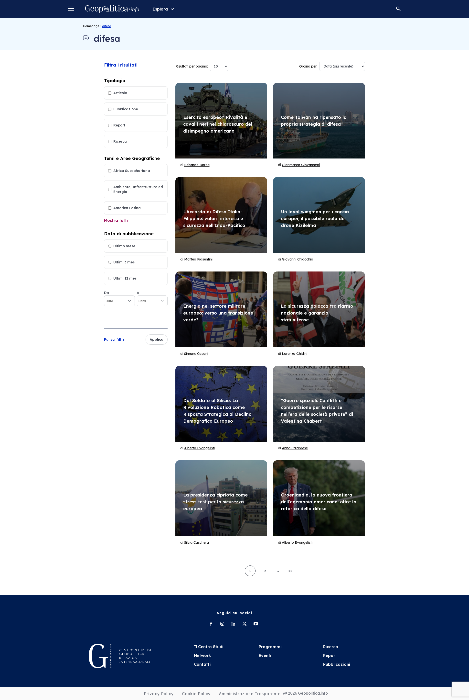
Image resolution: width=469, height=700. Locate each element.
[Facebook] (210, 624)
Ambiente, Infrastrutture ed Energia (138, 189)
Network (202, 655)
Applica (156, 339)
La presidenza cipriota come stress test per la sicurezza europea (215, 501)
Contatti (202, 664)
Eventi (265, 655)
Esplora (160, 9)
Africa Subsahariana (131, 171)
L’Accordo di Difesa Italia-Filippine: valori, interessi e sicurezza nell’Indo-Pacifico (214, 218)
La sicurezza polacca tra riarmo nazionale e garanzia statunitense (317, 313)
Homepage (91, 26)
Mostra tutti (116, 220)
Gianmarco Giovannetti (301, 165)
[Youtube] (255, 624)
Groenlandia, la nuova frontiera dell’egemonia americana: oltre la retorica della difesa (318, 501)
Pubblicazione (125, 109)
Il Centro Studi (209, 646)
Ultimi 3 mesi (124, 262)
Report (119, 125)
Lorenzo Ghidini (294, 353)
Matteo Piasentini (198, 259)
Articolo (120, 93)
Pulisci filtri (114, 339)
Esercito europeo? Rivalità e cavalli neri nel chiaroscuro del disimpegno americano (217, 124)
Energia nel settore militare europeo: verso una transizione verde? (218, 313)
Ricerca (120, 141)
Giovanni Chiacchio (297, 259)
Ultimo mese (124, 246)
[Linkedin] (233, 624)
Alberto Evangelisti (199, 448)
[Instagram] (222, 624)
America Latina (127, 208)
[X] (244, 624)
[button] (398, 9)
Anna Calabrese (295, 448)
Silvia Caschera (196, 542)
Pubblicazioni (336, 664)
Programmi (270, 646)
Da (106, 293)
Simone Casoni (196, 353)
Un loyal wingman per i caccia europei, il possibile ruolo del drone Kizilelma (315, 218)
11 (290, 571)
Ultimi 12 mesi (125, 278)
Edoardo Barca (197, 165)
